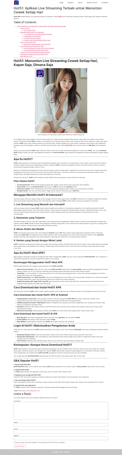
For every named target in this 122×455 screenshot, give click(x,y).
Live (38, 390)
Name (16, 422)
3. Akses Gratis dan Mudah (32, 38)
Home (61, 3)
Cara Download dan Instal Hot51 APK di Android (39, 48)
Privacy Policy (92, 3)
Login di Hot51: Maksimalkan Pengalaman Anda (35, 52)
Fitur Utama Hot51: (30, 30)
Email (16, 429)
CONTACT (71, 3)
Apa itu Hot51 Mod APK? (28, 42)
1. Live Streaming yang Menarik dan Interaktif (38, 34)
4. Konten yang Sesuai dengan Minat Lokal (37, 40)
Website (16, 435)
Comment (17, 401)
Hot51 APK (22, 390)
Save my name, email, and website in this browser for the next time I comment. (40, 442)
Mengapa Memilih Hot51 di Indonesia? (32, 32)
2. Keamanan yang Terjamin (32, 36)
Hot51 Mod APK (31, 390)
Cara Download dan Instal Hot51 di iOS (36, 50)
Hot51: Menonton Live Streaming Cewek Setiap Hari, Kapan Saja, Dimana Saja (41, 26)
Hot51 (60, 16)
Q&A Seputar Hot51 (26, 56)
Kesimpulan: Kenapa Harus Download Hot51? (34, 54)
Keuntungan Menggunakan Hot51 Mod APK (37, 44)
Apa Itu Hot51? (25, 28)
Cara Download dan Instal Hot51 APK (32, 46)
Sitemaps (105, 3)
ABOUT (80, 3)
